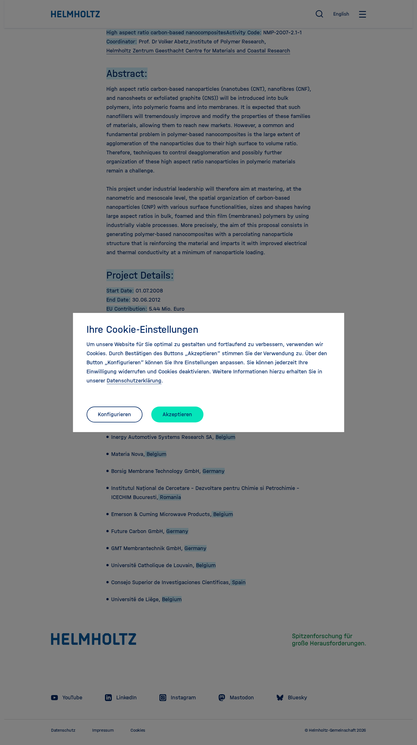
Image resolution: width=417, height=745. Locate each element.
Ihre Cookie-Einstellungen (142, 329)
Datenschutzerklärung (134, 380)
